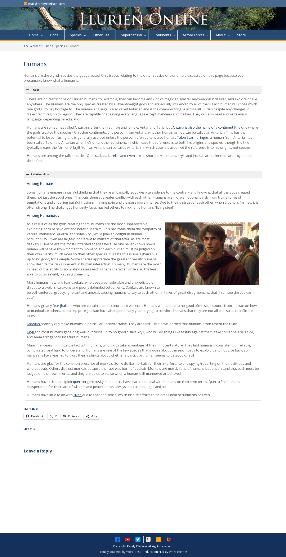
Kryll (31, 332)
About (220, 35)
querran (80, 381)
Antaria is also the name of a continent (203, 127)
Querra (92, 155)
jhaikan (199, 155)
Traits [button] (35, 90)
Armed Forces (193, 35)
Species (76, 35)
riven (131, 155)
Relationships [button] (40, 174)
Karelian (34, 324)
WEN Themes (178, 552)
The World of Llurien (37, 46)
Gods (54, 35)
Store (241, 35)
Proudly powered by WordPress (119, 552)
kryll (181, 155)
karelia (113, 155)
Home (34, 35)
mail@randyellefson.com (46, 4)
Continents (162, 35)
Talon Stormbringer (192, 137)
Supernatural (131, 35)
